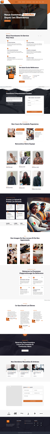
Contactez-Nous (25, 350)
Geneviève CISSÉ (35, 167)
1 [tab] (1, 16)
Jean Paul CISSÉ (9, 167)
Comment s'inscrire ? (10, 104)
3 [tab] (1, 19)
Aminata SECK (22, 187)
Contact (18, 427)
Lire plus (21, 81)
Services (18, 424)
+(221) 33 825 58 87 (28, 421)
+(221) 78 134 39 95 (28, 420)
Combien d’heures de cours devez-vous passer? (14, 96)
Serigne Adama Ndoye (36, 189)
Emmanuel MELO (9, 187)
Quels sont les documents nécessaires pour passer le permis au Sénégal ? (14, 102)
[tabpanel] (23, 17)
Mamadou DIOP (22, 166)
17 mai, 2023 (15, 371)
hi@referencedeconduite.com (29, 423)
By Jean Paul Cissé (10, 371)
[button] (14, 96)
